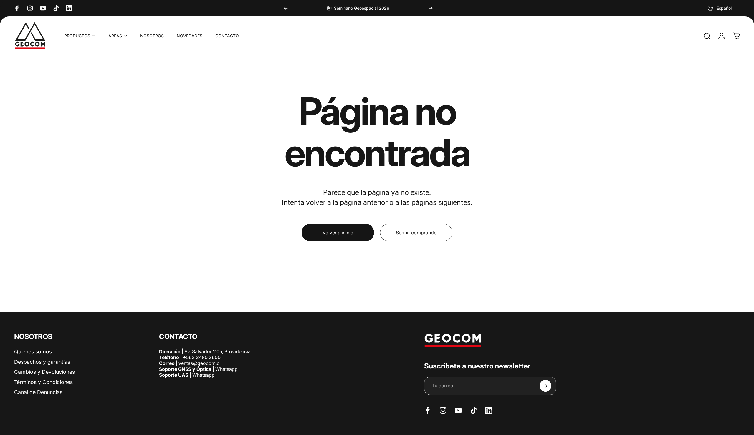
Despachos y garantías (42, 362)
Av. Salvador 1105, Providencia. (218, 351)
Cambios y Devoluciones (44, 372)
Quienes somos (33, 351)
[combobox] (724, 8)
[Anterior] (285, 8)
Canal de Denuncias (38, 392)
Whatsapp (226, 369)
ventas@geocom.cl (199, 363)
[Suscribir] (545, 386)
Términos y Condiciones (43, 382)
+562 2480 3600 (202, 357)
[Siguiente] (430, 8)
